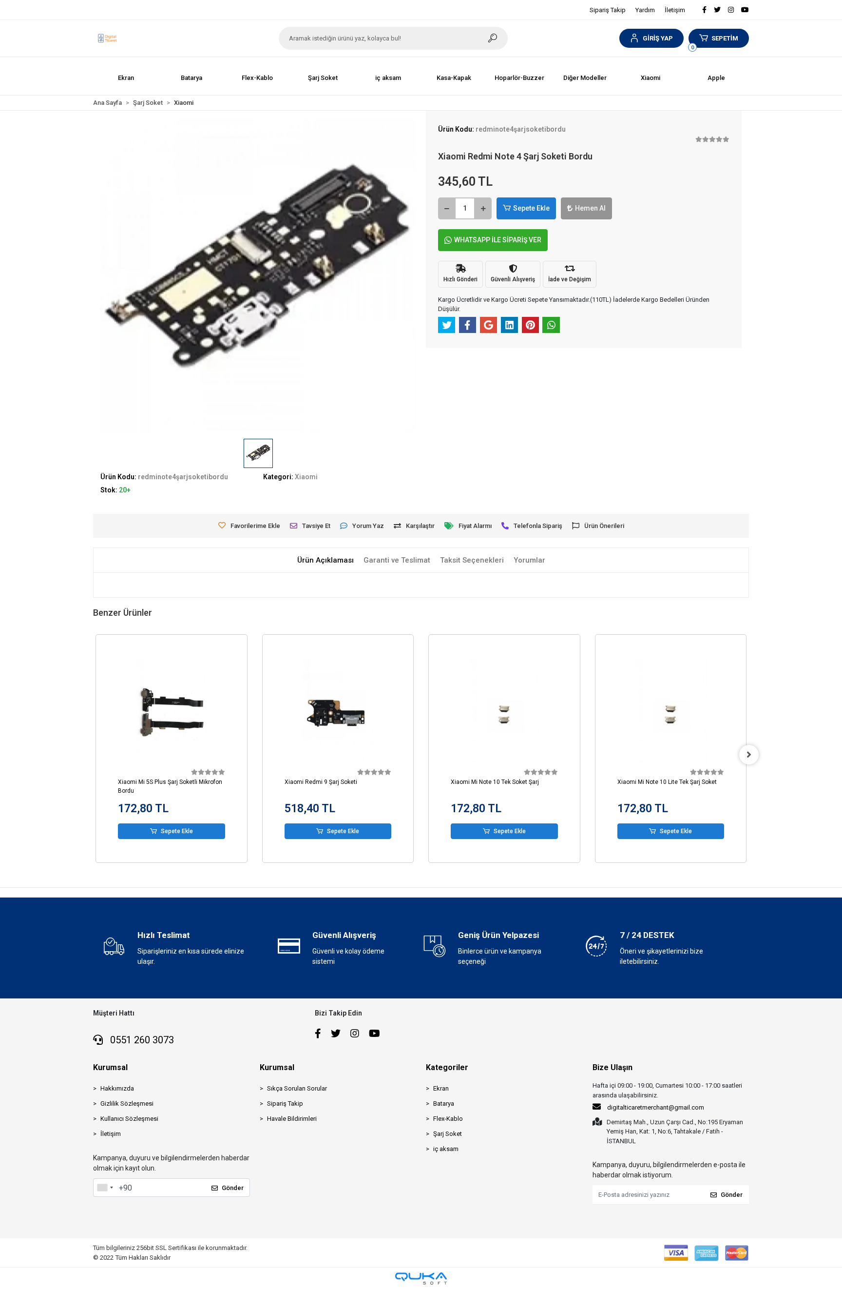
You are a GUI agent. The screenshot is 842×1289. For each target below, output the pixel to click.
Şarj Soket (447, 1133)
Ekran (441, 1088)
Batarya (443, 1103)
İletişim (675, 10)
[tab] (325, 560)
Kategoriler (447, 1067)
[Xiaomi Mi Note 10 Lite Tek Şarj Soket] (671, 712)
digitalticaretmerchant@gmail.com (655, 1107)
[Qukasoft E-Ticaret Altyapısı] (421, 1278)
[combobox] (105, 1187)
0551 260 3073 (141, 1040)
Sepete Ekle (531, 208)
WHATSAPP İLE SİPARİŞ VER (497, 240)
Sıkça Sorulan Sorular (297, 1088)
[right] (749, 754)
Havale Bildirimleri (292, 1118)
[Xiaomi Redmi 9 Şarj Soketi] (338, 712)
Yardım (645, 10)
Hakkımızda (117, 1088)
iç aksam (446, 1148)
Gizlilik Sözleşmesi (126, 1103)
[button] (651, 38)
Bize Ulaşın (612, 1067)
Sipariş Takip (608, 10)
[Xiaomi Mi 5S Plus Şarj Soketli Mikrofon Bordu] (171, 712)
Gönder (233, 1187)
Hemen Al (590, 208)
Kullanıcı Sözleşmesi (129, 1118)
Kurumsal (110, 1067)
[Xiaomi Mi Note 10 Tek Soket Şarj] (504, 712)
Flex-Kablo (448, 1118)
